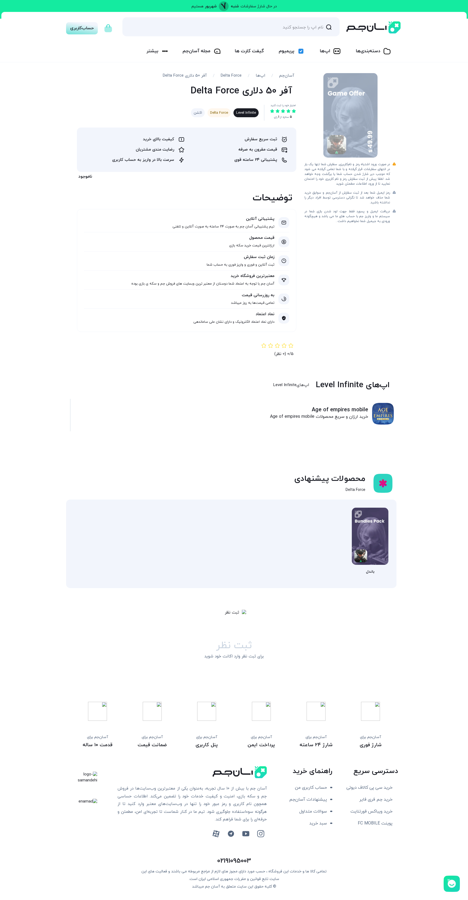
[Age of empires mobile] (383, 414)
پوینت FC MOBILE (375, 823)
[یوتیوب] (246, 834)
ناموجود (85, 177)
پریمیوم (286, 51)
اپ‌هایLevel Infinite (291, 385)
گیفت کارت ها (249, 51)
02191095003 (234, 861)
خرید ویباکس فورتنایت (371, 811)
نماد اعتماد (265, 314)
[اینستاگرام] (261, 834)
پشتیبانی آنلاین (260, 219)
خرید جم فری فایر (375, 800)
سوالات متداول (313, 811)
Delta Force (231, 76)
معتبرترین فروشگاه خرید (252, 276)
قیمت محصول (261, 238)
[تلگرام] (231, 834)
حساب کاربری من (311, 788)
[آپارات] (216, 834)
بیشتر (152, 51)
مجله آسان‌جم (196, 51)
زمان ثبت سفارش (259, 257)
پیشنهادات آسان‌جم (308, 800)
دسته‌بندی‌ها (368, 51)
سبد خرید (318, 823)
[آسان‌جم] (373, 27)
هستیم (197, 6)
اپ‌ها (325, 51)
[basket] (108, 26)
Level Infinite (246, 112)
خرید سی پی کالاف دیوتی (369, 788)
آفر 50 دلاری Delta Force (185, 76)
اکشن (198, 112)
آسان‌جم (286, 76)
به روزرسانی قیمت (258, 295)
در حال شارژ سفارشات (258, 6)
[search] (329, 26)
